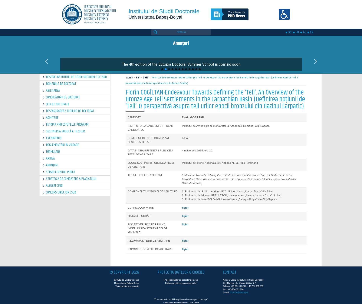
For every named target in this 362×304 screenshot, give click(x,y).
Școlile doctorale (57, 104)
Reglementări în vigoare (62, 145)
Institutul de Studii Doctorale (164, 11)
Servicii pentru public (60, 172)
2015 (145, 78)
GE (304, 32)
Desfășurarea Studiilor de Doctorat (70, 111)
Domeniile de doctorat (61, 84)
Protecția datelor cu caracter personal (181, 280)
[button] (181, 61)
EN (311, 32)
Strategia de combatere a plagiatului (71, 179)
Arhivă (50, 158)
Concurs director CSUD (61, 192)
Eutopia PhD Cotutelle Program (67, 124)
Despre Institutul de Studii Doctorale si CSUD (76, 77)
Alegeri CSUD (54, 185)
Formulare (53, 151)
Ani (138, 78)
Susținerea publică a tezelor (65, 131)
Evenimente (54, 138)
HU (297, 32)
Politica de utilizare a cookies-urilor (181, 283)
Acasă (129, 78)
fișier (185, 207)
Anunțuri (52, 165)
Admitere (52, 118)
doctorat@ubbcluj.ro (239, 292)
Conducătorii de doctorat (63, 97)
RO (289, 32)
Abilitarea (53, 90)
